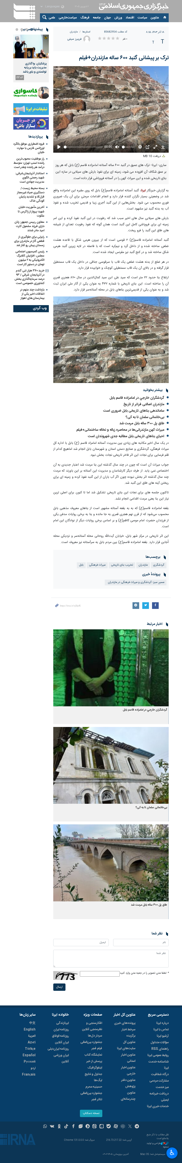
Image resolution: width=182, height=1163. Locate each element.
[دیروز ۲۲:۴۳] (31, 46)
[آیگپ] (102, 1126)
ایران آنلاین (62, 1042)
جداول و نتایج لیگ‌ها (93, 1077)
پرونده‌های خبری (124, 1023)
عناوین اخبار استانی (128, 1058)
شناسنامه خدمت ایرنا (158, 1065)
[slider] (83, 147)
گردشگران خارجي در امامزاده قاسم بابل (136, 398)
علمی (52, 17)
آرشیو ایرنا (163, 1036)
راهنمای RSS (160, 1049)
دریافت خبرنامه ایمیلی (159, 1097)
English (30, 1029)
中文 (32, 1023)
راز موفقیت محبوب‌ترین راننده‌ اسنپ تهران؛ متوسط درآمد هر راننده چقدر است (29, 163)
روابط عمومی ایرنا (158, 1055)
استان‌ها (86, 32)
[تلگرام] (137, 1126)
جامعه (97, 17)
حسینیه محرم (93, 1087)
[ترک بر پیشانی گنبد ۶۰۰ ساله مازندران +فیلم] (111, 340)
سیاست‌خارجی (68, 17)
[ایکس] (130, 1126)
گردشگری (158, 565)
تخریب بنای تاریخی (122, 565)
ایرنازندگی (62, 1023)
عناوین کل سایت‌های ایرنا (126, 1045)
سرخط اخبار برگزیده (128, 1033)
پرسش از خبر (94, 1061)
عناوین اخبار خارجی (128, 1070)
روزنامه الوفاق (60, 1036)
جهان (107, 17)
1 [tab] (31, 29)
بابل (81, 565)
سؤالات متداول (159, 1042)
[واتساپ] (45, 1126)
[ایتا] (95, 1126)
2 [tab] (26, 29)
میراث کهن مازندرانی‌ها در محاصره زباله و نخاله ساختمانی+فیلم (120, 430)
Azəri (32, 1042)
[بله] (109, 1126)
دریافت (152, 156)
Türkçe (30, 1049)
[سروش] (88, 1126)
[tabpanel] (31, 58)
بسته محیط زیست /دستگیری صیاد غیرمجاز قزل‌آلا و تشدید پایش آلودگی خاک (30, 195)
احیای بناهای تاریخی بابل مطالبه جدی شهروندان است (126, 436)
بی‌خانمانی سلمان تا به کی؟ (145, 417)
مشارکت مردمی (159, 1081)
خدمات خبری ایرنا (158, 1106)
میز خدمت (162, 1087)
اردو (33, 1068)
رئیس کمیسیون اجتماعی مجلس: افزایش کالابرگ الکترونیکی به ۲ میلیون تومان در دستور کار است (29, 258)
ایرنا (133, 6)
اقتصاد (130, 17)
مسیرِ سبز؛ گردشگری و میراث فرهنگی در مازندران (135, 582)
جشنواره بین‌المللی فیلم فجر (91, 1045)
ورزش (118, 17)
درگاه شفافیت (160, 1074)
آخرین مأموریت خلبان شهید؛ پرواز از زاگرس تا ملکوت (31, 211)
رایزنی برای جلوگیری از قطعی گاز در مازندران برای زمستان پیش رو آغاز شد (29, 241)
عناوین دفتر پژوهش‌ (128, 1083)
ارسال (59, 987)
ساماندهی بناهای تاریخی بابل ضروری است (133, 411)
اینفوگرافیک (94, 1067)
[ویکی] (52, 1126)
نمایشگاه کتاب (93, 1055)
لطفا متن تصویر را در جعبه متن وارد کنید (144, 973)
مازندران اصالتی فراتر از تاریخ (143, 404)
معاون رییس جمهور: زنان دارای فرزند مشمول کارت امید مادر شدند (29, 226)
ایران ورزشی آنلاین (61, 1058)
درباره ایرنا (162, 1023)
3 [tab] (21, 29)
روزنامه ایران (61, 1029)
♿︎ (172, 1153)
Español (29, 1055)
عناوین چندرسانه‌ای (128, 1096)
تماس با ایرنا (161, 1029)
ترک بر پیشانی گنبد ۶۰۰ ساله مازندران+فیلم (124, 57)
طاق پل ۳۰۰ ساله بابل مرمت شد (141, 423)
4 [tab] (17, 29)
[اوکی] (59, 1126)
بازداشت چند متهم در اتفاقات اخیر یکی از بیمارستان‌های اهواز (32, 294)
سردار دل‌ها (95, 1036)
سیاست (142, 17)
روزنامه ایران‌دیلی (58, 1049)
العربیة (32, 1036)
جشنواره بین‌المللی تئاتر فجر (91, 1096)
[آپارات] (116, 1126)
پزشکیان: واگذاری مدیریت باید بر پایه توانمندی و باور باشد (35, 67)
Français (29, 1074)
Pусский (30, 1061)
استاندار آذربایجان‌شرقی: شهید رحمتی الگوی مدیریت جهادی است (29, 177)
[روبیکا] (123, 1126)
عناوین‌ (155, 17)
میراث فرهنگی (97, 565)
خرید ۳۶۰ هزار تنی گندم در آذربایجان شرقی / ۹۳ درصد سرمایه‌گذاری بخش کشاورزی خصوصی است (29, 277)
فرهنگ (84, 17)
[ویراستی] (80, 1126)
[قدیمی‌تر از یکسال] (111, 667)
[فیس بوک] (73, 1126)
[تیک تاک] (66, 1126)
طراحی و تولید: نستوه (157, 1145)
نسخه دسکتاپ (91, 1113)
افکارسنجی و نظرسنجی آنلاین (92, 1026)
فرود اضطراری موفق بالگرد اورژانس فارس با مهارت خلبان (28, 148)
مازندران (74, 32)
